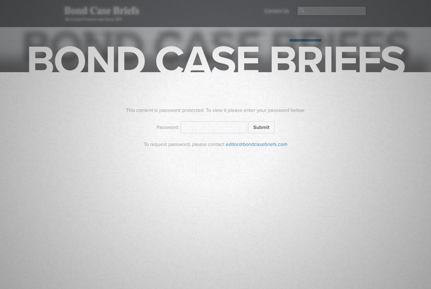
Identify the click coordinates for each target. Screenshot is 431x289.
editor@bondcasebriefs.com (256, 144)
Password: (168, 127)
